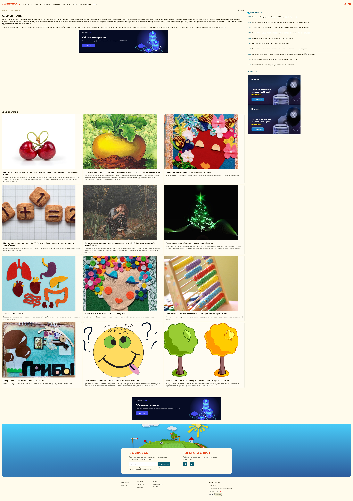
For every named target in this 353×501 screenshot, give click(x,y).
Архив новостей (14, 10)
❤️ (215, 491)
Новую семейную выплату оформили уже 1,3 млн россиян (272, 38)
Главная (4, 10)
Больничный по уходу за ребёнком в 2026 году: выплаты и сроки (275, 17)
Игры (74, 4)
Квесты (38, 4)
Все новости (252, 71)
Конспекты (27, 4)
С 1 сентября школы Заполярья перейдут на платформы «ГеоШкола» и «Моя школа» (281, 33)
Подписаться (164, 464)
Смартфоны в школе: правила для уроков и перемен (270, 43)
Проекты (56, 4)
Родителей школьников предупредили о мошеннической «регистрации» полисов (280, 22)
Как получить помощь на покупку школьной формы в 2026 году (274, 59)
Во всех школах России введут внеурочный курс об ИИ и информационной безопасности (283, 54)
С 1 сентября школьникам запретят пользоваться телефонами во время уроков (280, 49)
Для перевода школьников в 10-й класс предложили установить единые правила (281, 27)
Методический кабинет (88, 4)
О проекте (212, 485)
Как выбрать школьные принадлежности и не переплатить (273, 65)
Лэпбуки (66, 4)
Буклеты (46, 4)
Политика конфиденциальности (220, 488)
